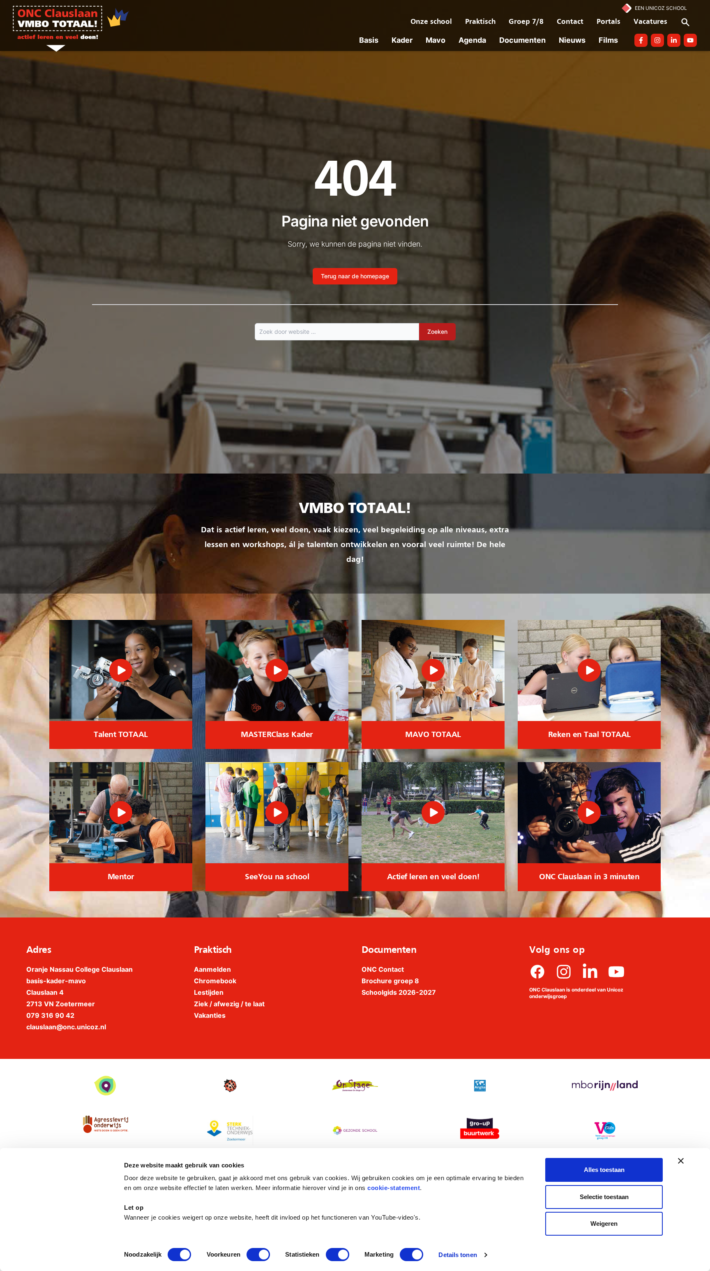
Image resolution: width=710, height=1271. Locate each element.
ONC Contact (383, 969)
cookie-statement (393, 1187)
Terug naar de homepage (355, 276)
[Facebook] (537, 972)
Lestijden (209, 992)
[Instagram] (564, 972)
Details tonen (457, 1254)
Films (608, 40)
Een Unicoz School (661, 8)
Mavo (435, 40)
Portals (608, 21)
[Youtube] (616, 972)
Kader (402, 40)
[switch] (258, 1254)
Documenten (522, 40)
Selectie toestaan (604, 1196)
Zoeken (437, 331)
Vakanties (210, 1015)
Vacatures (650, 21)
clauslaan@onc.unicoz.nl (66, 1027)
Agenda (472, 40)
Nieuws (572, 40)
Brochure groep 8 (390, 981)
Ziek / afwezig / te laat (229, 1004)
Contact (570, 21)
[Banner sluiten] (681, 1161)
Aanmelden (212, 969)
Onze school (431, 21)
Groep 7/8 (526, 21)
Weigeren (604, 1223)
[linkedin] (590, 972)
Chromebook (215, 981)
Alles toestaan (604, 1169)
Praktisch (480, 21)
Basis (368, 40)
